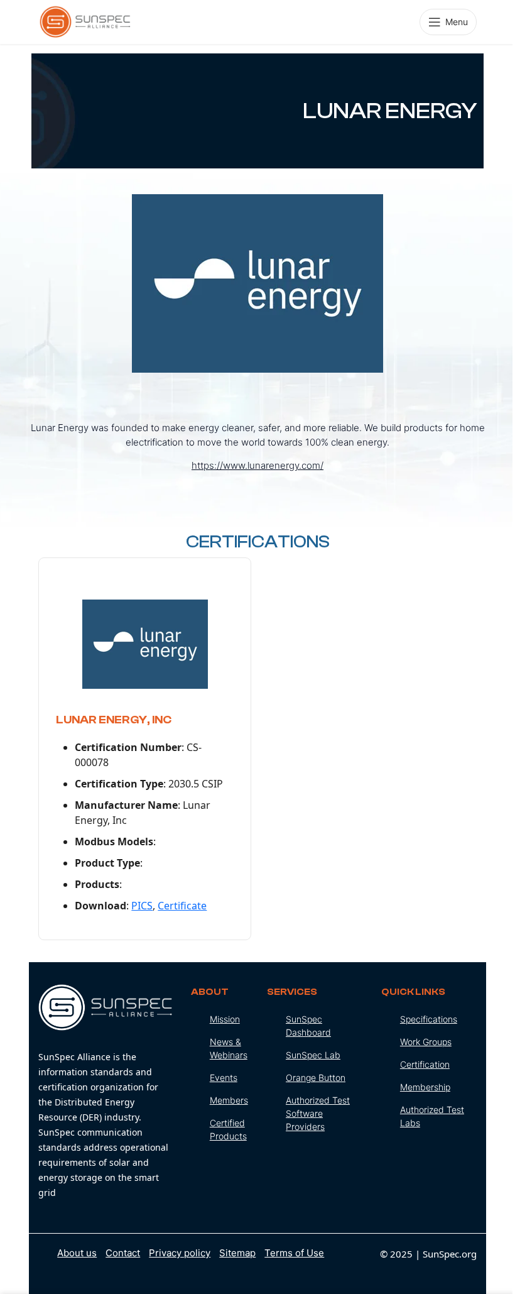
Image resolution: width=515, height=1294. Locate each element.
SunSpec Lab (313, 1055)
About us (77, 1253)
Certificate (182, 906)
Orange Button (315, 1077)
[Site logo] (85, 20)
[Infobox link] (105, 1092)
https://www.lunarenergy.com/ (257, 465)
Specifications (428, 1019)
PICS (142, 906)
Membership (425, 1087)
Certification (425, 1064)
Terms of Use (294, 1253)
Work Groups (426, 1041)
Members (229, 1100)
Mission (225, 1019)
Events (223, 1077)
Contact (123, 1253)
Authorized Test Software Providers (318, 1113)
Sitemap (237, 1253)
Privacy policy (179, 1253)
